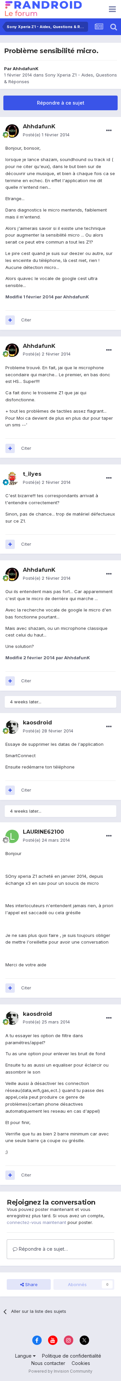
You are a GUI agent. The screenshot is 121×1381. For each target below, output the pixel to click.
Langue (24, 1356)
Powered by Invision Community (60, 1371)
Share (31, 1284)
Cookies (81, 1363)
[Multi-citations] (10, 320)
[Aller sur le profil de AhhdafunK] (12, 131)
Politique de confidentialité (71, 1356)
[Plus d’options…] (109, 131)
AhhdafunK (26, 68)
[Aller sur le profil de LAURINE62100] (12, 836)
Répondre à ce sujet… (42, 1249)
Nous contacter (48, 1363)
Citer (26, 319)
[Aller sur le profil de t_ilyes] (12, 478)
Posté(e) (46, 134)
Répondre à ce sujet (60, 103)
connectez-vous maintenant (36, 1222)
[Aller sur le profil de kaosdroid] (12, 727)
